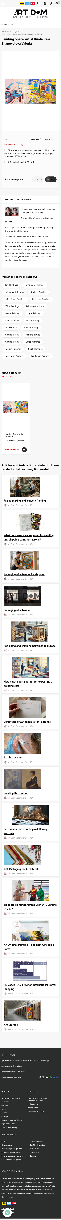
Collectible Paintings (14, 292)
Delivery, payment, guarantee (12, 1149)
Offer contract (35, 1152)
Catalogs (4, 1116)
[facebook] (40, 1077)
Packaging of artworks (17, 610)
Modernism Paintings (14, 356)
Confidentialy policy (37, 1145)
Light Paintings (34, 313)
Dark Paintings (33, 320)
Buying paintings (36, 1141)
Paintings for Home (35, 306)
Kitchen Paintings (39, 292)
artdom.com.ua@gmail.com (11, 1066)
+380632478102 (8, 1055)
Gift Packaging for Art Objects (21, 869)
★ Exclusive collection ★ (10, 1098)
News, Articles (6, 1145)
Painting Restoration (16, 793)
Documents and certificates (11, 1120)
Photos (4, 1113)
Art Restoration (13, 757)
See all (4, 376)
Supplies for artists (8, 1124)
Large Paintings (33, 341)
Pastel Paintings (31, 327)
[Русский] (27, 5)
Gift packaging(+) (21, 162)
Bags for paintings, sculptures (12, 1156)
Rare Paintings (11, 285)
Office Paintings (11, 306)
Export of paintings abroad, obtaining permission (37, 1099)
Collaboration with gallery (11, 1159)
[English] (32, 5)
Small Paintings (35, 349)
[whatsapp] (51, 1077)
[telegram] (54, 1077)
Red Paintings (10, 327)
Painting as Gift (11, 334)
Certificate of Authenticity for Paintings (27, 721)
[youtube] (47, 1077)
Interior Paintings (12, 313)
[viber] (57, 1077)
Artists (3, 1141)
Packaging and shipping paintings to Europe (30, 646)
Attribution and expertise (10, 1152)
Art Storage (11, 1025)
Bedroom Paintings (41, 299)
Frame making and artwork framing (25, 500)
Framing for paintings (36, 1111)
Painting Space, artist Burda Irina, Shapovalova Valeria (14, 436)
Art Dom (11, 505)
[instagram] (43, 1077)
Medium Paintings (12, 349)
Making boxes (33, 1108)
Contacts (33, 1156)
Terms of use (34, 1149)
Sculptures (5, 1109)
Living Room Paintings (14, 299)
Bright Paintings (11, 320)
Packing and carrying (9, 1127)
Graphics (4, 1105)
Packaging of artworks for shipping (24, 574)
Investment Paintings (34, 285)
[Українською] (22, 5)
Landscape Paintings (40, 356)
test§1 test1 (13, 993)
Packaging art (33, 1104)
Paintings (13, 31)
